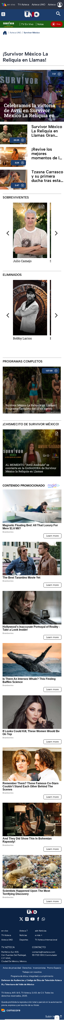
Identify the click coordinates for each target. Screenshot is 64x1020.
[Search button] (58, 14)
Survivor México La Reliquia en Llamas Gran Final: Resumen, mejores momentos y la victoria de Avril (46, 131)
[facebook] (38, 920)
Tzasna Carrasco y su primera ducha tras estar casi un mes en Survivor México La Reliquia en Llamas (47, 176)
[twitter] (21, 920)
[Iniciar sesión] (59, 4)
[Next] (56, 233)
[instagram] (27, 920)
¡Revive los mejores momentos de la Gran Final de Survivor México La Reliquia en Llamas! (46, 153)
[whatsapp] (43, 919)
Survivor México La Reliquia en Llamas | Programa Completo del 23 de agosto (31, 407)
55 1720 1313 (38, 955)
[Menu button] (5, 14)
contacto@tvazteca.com (43, 952)
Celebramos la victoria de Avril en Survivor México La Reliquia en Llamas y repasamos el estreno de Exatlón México (30, 110)
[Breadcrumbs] (6, 33)
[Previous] (8, 233)
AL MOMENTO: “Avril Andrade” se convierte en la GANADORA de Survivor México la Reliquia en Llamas (30, 468)
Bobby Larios (22, 338)
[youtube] (32, 920)
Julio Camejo (22, 261)
